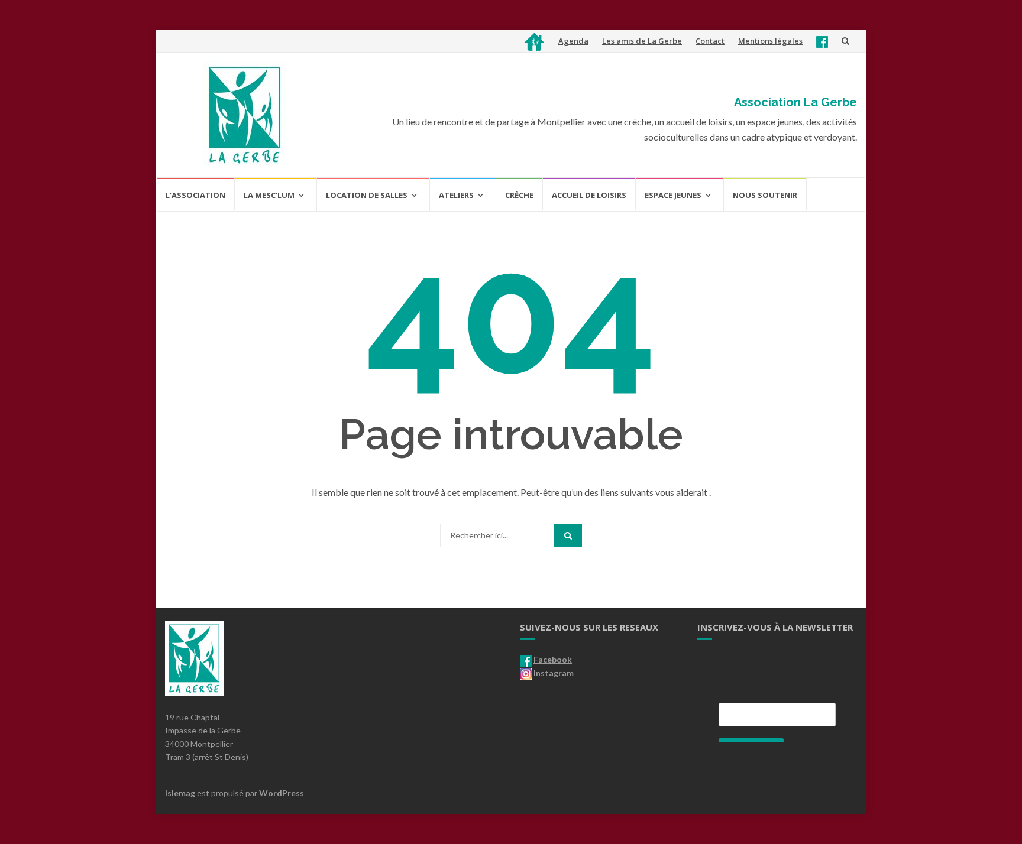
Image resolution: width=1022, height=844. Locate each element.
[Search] (568, 535)
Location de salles (366, 195)
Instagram (553, 673)
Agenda (573, 40)
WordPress (281, 793)
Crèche (519, 195)
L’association (195, 195)
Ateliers (456, 195)
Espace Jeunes (673, 195)
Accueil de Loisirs (589, 195)
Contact (710, 40)
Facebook (552, 659)
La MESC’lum (269, 195)
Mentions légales (770, 40)
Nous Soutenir (765, 195)
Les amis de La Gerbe (642, 40)
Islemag (180, 793)
